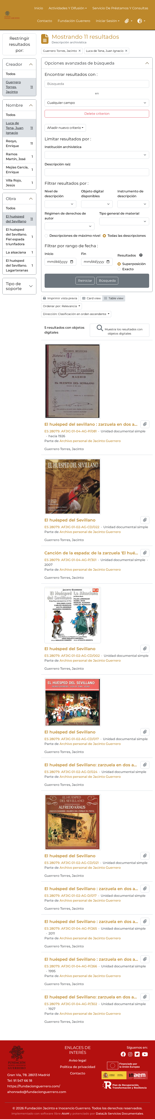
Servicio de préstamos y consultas (120, 8)
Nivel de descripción (54, 193)
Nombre (14, 105)
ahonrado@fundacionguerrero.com (36, 1092)
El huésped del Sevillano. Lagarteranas (19, 265)
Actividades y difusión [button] (66, 8)
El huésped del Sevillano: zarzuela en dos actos (91, 764)
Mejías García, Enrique (19, 169)
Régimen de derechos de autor (65, 216)
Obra (11, 198)
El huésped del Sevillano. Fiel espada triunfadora (19, 237)
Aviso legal (77, 1060)
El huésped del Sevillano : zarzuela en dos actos (91, 888)
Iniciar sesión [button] (106, 21)
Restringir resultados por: (19, 44)
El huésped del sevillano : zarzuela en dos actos (91, 424)
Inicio (38, 8)
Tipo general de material (119, 213)
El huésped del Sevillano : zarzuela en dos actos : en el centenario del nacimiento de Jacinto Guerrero (91, 959)
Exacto (128, 269)
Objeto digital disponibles (92, 193)
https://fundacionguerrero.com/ (33, 1086)
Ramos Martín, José (19, 156)
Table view (115, 298)
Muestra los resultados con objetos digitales (123, 331)
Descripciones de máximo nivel (74, 236)
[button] (128, 21)
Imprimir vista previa (62, 298)
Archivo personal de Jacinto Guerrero (90, 441)
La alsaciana (19, 253)
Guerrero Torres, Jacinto (19, 87)
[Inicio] (11, 15)
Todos (10, 74)
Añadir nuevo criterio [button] (64, 128)
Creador (14, 64)
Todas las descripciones (127, 236)
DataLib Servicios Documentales (119, 1113)
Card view (93, 298)
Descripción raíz (57, 164)
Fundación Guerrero (74, 21)
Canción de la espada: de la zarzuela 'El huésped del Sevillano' (91, 553)
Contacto (44, 21)
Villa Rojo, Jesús (19, 182)
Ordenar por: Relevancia (60, 306)
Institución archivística (63, 147)
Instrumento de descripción (130, 193)
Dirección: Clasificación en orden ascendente (75, 314)
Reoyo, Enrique (19, 143)
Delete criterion (97, 114)
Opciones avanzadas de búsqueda (79, 63)
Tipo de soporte (14, 286)
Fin (83, 254)
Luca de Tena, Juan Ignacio (19, 128)
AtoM (65, 1113)
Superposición (134, 264)
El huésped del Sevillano (19, 219)
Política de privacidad (77, 1067)
